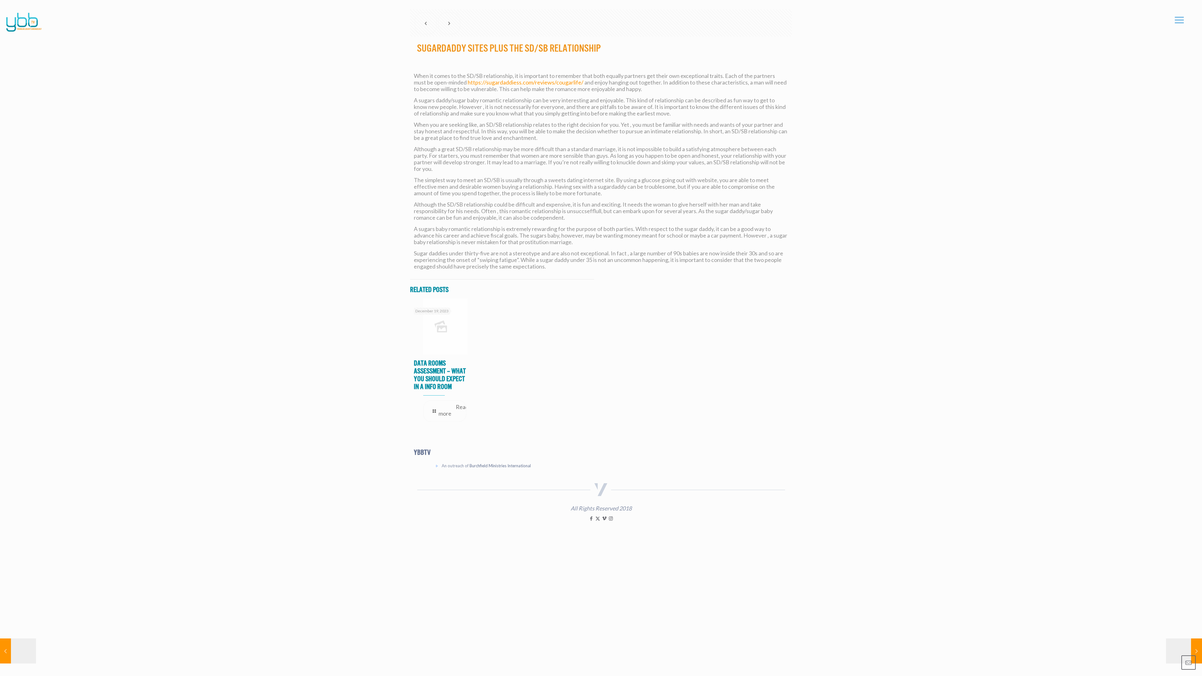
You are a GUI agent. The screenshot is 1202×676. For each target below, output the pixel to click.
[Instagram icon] (611, 518)
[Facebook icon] (591, 518)
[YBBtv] (24, 22)
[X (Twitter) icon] (597, 518)
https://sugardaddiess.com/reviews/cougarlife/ (525, 82)
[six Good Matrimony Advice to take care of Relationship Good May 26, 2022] (1184, 650)
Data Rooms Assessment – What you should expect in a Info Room (440, 375)
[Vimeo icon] (604, 518)
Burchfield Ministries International (500, 465)
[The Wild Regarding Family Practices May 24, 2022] (18, 650)
